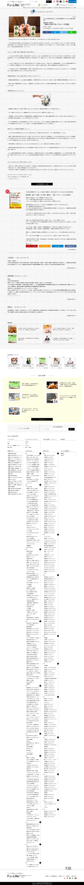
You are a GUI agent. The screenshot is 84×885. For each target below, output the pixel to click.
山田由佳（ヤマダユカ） (49, 791)
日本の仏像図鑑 (30, 739)
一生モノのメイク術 (30, 543)
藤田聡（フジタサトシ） (49, 722)
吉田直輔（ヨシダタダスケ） (49, 779)
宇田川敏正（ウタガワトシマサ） (50, 501)
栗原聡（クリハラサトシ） (49, 538)
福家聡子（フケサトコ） (49, 700)
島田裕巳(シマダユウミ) (48, 617)
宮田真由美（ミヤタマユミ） (49, 765)
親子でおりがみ (30, 547)
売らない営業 (29, 486)
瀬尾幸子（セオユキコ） (49, 602)
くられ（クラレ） (47, 536)
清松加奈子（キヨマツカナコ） (50, 560)
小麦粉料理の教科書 (30, 601)
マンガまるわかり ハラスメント (33, 814)
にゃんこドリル (30, 752)
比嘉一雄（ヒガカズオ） (49, 730)
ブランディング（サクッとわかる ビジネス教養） (34, 772)
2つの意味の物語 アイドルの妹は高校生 (34, 774)
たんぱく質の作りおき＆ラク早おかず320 (34, 720)
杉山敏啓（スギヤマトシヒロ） (50, 610)
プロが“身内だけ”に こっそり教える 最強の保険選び (34, 678)
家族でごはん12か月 (30, 604)
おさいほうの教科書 (30, 516)
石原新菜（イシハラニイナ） (49, 523)
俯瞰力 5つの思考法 (31, 757)
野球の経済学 (29, 827)
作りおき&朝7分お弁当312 (32, 702)
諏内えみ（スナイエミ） (49, 582)
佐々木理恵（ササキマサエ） (49, 599)
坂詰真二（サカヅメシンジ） (49, 626)
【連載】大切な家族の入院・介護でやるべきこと (15, 494)
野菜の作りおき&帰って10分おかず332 (34, 831)
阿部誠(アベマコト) (48, 497)
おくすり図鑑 (29, 531)
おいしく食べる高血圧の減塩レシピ (33, 505)
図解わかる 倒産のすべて (32, 706)
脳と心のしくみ (30, 748)
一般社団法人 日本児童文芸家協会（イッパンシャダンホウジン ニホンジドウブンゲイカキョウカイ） (51, 678)
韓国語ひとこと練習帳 (31, 588)
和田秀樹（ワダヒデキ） (49, 813)
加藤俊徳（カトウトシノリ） (49, 558)
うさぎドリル (29, 525)
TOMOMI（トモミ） (48, 661)
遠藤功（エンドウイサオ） (49, 488)
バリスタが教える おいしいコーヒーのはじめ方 (34, 803)
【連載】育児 (10, 473)
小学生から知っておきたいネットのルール (34, 650)
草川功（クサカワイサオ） (49, 564)
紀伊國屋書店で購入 (70, 246)
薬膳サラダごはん (30, 833)
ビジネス (27, 445)
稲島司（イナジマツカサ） (49, 527)
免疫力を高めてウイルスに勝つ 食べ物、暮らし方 (34, 479)
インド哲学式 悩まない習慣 (32, 503)
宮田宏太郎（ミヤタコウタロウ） (50, 744)
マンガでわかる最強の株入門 (32, 481)
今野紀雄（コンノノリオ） (49, 554)
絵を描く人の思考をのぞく (32, 497)
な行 (26, 733)
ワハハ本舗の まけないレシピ (32, 866)
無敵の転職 (29, 477)
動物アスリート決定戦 (31, 715)
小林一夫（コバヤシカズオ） (49, 566)
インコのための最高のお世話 (32, 508)
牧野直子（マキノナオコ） (49, 770)
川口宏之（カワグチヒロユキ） (50, 542)
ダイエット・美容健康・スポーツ (14, 445)
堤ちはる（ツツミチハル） (49, 656)
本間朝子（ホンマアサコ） (49, 733)
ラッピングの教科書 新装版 (32, 857)
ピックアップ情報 (72, 1)
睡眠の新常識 (29, 626)
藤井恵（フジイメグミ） (49, 732)
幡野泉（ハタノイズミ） (49, 706)
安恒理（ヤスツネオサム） (49, 798)
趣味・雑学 (10, 447)
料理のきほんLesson (31, 861)
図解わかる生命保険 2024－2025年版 (34, 641)
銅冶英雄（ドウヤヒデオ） (49, 643)
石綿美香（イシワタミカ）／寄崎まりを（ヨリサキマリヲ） (51, 466)
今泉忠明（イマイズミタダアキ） (50, 507)
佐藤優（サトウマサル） (49, 604)
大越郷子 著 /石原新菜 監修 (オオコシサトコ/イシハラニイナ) (51, 494)
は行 (26, 755)
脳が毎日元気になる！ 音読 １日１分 (34, 743)
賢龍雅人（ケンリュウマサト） (50, 543)
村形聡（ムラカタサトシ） (49, 743)
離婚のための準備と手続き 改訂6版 (34, 850)
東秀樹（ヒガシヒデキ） (49, 698)
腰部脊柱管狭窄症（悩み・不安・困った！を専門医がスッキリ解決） (34, 824)
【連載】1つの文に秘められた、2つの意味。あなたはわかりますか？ (15, 457)
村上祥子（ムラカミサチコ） (49, 741)
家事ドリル (29, 615)
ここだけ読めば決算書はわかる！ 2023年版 (34, 575)
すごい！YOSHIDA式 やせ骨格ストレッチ (34, 637)
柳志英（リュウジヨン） (49, 802)
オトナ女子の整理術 (30, 538)
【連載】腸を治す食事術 (12, 475)
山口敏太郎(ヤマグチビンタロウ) (50, 789)
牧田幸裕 (46, 746)
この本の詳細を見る (71, 249)
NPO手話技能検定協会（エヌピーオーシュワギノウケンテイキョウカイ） (51, 477)
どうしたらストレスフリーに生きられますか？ (34, 713)
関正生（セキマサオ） (48, 625)
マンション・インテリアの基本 (33, 468)
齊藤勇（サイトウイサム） (49, 586)
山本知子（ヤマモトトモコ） (49, 787)
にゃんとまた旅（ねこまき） (49, 695)
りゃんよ (46, 807)
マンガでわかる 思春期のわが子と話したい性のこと (34, 462)
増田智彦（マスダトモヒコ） (49, 750)
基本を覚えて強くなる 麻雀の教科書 (33, 459)
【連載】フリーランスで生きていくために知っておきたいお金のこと (15, 459)
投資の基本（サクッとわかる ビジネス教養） (34, 687)
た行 (26, 685)
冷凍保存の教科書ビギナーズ (32, 859)
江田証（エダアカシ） (48, 514)
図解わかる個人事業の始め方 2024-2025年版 (34, 658)
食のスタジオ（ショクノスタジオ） (51, 632)
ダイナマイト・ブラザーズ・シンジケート (51, 645)
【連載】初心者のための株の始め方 (14, 488)
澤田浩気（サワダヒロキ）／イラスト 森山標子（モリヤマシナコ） (51, 584)
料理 (8, 443)
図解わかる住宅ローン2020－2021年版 (34, 669)
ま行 (26, 453)
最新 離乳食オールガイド (32, 855)
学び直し (27, 441)
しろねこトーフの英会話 (31, 647)
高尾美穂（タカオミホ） (49, 649)
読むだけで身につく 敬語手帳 (32, 840)
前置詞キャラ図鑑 (30, 680)
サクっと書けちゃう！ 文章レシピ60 (34, 671)
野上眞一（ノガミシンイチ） (49, 682)
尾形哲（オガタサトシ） (49, 479)
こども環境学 (29, 586)
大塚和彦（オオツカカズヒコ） (50, 516)
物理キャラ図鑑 (30, 811)
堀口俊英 (46, 720)
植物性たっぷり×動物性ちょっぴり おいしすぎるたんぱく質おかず (34, 652)
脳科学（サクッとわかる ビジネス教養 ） (34, 737)
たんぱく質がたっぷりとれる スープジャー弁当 (34, 709)
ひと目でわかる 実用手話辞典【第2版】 (34, 794)
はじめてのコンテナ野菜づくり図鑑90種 (34, 787)
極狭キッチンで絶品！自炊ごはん (33, 560)
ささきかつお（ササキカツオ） (50, 590)
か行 (26, 549)
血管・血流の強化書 (30, 567)
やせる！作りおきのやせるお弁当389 (34, 728)
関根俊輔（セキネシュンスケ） (50, 597)
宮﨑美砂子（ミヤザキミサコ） (50, 752)
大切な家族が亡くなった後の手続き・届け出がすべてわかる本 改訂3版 (59, 28)
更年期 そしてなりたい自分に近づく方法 (34, 566)
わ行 (26, 862)
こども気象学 (29, 580)
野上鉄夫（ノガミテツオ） (49, 674)
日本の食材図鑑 (30, 746)
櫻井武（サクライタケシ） (49, 580)
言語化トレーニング (30, 556)
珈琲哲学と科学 (30, 558)
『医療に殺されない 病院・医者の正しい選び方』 (34, 510)
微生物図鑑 (29, 813)
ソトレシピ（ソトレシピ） (49, 593)
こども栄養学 (29, 553)
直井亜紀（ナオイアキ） (49, 680)
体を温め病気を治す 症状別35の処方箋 (34, 617)
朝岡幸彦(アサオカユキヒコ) (49, 490)
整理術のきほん (30, 661)
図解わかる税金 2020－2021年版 (33, 673)
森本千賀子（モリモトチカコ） (50, 768)
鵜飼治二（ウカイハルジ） (49, 475)
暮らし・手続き (48, 26)
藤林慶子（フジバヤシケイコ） (50, 735)
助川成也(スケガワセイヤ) (49, 615)
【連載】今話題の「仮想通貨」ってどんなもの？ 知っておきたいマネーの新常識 (15, 468)
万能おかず (29, 768)
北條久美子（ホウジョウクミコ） (50, 709)
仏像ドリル (29, 807)
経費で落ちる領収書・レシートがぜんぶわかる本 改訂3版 (34, 573)
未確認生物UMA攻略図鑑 (31, 837)
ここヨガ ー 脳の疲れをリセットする (34, 599)
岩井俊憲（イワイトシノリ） (49, 473)
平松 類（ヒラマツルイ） (49, 704)
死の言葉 (28, 636)
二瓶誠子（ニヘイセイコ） (49, 693)
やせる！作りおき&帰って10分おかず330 (34, 829)
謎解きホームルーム (30, 744)
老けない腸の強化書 (30, 791)
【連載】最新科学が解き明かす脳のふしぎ (15, 472)
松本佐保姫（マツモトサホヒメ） (50, 767)
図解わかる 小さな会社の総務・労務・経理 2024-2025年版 (34, 667)
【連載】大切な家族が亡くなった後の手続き (15, 464)
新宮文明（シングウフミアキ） (50, 634)
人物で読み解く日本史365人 (32, 654)
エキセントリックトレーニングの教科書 (34, 542)
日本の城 (28, 741)
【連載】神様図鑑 (11, 486)
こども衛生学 (29, 584)
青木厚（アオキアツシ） (49, 470)
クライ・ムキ (46, 553)
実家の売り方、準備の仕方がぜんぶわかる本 (34, 623)
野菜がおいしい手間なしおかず (33, 826)
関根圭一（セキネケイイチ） (49, 601)
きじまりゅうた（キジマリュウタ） (51, 540)
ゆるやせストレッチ (30, 842)
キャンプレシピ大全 (30, 571)
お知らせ (62, 455)
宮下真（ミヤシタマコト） (49, 748)
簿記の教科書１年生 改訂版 (32, 809)
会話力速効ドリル (30, 606)
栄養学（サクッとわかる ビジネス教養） (34, 507)
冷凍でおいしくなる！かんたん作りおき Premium (34, 848)
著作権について (62, 876)
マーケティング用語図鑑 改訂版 (33, 464)
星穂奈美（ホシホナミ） (49, 708)
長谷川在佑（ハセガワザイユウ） (50, 711)
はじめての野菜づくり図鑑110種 (33, 818)
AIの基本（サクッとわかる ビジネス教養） (34, 495)
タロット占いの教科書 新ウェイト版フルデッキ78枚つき (34, 693)
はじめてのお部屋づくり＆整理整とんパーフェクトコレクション (34, 759)
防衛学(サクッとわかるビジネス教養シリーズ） (34, 776)
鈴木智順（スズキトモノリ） (49, 619)
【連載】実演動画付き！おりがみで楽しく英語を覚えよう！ (15, 470)
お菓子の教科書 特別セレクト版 (33, 540)
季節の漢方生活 (30, 551)
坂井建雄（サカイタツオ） (49, 577)
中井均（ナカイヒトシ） (49, 676)
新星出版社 (22, 5)
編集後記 (62, 453)
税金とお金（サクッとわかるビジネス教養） (34, 632)
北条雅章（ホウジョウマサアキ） (50, 726)
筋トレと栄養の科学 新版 (32, 591)
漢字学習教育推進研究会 (49, 545)
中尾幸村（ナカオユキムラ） (49, 687)
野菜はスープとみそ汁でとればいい (33, 838)
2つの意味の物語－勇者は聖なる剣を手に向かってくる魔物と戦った (34, 779)
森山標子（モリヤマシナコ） (49, 763)
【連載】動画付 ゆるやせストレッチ (15, 483)
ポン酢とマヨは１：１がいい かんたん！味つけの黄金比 (34, 800)
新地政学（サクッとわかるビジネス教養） (34, 634)
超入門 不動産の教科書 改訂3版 (33, 700)
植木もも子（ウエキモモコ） (49, 492)
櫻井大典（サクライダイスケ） (50, 608)
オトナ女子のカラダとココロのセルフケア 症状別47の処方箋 (34, 532)
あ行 (26, 484)
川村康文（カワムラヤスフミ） (50, 562)
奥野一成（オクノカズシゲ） (49, 455)
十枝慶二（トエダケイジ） (49, 639)
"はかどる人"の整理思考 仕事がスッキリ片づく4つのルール (34, 789)
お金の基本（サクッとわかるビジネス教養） (34, 521)
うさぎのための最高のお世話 (32, 501)
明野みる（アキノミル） (49, 518)
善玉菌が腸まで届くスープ (32, 639)
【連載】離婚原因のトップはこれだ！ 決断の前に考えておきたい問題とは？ (15, 460)
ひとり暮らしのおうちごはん (32, 765)
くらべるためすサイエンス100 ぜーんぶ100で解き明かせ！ (34, 569)
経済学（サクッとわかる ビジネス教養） (34, 619)
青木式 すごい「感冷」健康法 (32, 512)
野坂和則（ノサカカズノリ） (49, 691)
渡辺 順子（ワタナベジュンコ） (50, 811)
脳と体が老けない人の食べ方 (32, 735)
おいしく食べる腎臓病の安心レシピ (33, 499)
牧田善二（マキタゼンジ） (49, 757)
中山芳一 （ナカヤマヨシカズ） (50, 667)
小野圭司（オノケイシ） (49, 460)
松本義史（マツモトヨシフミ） (50, 739)
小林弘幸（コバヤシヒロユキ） (50, 547)
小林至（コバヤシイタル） (49, 549)
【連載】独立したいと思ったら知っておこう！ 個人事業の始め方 (15, 466)
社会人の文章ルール (30, 682)
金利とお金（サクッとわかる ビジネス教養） (34, 554)
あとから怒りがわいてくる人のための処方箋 (34, 518)
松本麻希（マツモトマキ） (49, 772)
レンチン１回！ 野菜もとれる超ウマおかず (34, 853)
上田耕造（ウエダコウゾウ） (49, 486)
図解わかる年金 (30, 674)
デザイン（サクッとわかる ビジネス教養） (34, 691)
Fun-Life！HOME (27, 7)
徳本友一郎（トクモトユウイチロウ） (51, 650)
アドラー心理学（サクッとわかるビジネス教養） (34, 514)
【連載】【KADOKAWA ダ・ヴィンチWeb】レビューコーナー (15, 455)
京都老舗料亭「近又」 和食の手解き (33, 577)
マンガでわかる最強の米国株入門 (33, 470)
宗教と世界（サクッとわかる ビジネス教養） (34, 660)
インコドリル (29, 534)
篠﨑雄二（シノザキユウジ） (49, 621)
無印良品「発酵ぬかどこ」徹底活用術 (34, 472)
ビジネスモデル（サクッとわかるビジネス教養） (34, 785)
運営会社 (68, 876)
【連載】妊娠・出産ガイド (13, 492)
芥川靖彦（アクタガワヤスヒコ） (50, 508)
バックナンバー (42, 419)
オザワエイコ (46, 484)
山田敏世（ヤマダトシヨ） (49, 794)
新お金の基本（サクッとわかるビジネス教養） (34, 628)
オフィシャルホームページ (14, 295)
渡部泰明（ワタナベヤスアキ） (50, 814)
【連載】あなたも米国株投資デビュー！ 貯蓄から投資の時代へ (15, 462)
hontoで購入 (57, 246)
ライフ (9, 441)
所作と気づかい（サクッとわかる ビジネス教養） (34, 630)
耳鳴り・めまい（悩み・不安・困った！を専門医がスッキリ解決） (34, 457)
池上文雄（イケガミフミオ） (49, 519)
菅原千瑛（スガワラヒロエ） (49, 588)
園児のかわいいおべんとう (32, 523)
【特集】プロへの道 (11, 479)
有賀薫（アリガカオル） (49, 462)
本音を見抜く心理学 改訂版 (32, 770)
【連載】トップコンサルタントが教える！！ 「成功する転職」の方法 (15, 477)
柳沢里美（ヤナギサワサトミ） (50, 785)
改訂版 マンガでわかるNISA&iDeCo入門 (34, 475)
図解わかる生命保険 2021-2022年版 (33, 663)
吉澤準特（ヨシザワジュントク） (50, 783)
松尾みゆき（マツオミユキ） (49, 755)
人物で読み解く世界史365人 (32, 645)
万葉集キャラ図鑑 (30, 473)
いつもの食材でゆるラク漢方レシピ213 (34, 519)
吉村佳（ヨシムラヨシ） (49, 796)
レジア (45, 805)
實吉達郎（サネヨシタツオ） (49, 612)
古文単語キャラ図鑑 (30, 610)
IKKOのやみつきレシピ (31, 527)
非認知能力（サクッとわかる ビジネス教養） (34, 767)
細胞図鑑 (28, 684)
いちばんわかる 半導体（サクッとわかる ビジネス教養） (34, 490)
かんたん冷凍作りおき (31, 590)
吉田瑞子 (46, 792)
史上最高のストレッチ (31, 643)
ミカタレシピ (29, 483)
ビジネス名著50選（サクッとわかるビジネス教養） (34, 761)
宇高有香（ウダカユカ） (49, 457)
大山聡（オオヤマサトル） (49, 459)
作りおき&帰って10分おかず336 (33, 730)
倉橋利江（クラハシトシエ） (49, 571)
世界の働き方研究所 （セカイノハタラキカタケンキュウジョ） (51, 578)
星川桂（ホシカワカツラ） (49, 728)
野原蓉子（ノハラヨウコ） (49, 689)
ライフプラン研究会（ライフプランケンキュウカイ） (51, 803)
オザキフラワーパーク (48, 468)
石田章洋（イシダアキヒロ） (49, 512)
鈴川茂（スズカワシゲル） (49, 630)
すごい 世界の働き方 (30, 625)
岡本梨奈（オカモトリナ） (49, 525)
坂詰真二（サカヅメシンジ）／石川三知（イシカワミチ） (51, 614)
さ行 (26, 621)
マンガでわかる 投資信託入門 (33, 724)
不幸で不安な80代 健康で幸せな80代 (34, 792)
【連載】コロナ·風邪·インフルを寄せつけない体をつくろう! (15, 481)
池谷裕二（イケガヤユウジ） (49, 510)
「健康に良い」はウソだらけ (32, 612)
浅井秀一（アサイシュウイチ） (50, 499)
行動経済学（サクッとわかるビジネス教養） (34, 595)
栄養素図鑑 (29, 545)
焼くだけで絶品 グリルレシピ (33, 582)
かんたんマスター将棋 (31, 614)
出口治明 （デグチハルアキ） (50, 641)
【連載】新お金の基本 (12, 453)
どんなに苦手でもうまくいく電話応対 (34, 698)
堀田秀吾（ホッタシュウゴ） (49, 717)
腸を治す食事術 (30, 722)
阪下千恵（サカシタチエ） (49, 628)
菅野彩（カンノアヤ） (48, 556)
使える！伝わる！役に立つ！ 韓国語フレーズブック (34, 564)
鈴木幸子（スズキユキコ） (49, 595)
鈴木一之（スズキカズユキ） (49, 623)
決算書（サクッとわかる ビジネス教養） (34, 562)
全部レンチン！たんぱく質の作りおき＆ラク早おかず (34, 649)
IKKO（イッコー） (47, 503)
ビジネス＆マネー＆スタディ (34, 7)
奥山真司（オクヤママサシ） (49, 531)
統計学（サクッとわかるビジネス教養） (34, 708)
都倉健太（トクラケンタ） (49, 660)
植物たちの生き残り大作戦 (32, 656)
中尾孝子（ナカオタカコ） (49, 685)
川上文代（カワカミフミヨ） (49, 569)
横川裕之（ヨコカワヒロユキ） (50, 778)
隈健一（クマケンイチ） (49, 551)
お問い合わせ (73, 876)
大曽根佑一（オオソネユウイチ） (50, 483)
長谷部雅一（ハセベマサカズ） (50, 724)
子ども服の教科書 (30, 593)
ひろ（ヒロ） (46, 702)
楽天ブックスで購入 (32, 246)
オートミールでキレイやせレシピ (33, 717)
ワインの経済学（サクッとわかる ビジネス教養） (34, 864)
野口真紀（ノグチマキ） (49, 684)
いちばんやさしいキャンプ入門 (33, 529)
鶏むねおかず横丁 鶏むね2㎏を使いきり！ (34, 689)
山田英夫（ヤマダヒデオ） (49, 781)
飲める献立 (29, 750)
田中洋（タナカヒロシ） (49, 647)
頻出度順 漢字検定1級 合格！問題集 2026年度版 (34, 781)
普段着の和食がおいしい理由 (32, 802)
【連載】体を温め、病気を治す (14, 490)
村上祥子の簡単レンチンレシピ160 (33, 455)
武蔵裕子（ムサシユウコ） (49, 754)
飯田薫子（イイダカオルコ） (49, 464)
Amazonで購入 (45, 246)
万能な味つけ (29, 763)
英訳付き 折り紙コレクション (32, 536)
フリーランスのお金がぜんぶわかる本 (34, 796)
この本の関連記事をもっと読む (42, 184)
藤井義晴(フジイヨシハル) (49, 715)
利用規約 (47, 876)
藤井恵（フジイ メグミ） (49, 713)
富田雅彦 (46, 637)
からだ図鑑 (29, 608)
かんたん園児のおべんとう (32, 597)
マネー (26, 443)
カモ (45, 573)
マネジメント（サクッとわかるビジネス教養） (34, 460)
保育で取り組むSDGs (31, 798)
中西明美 (46, 665)
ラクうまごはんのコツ (31, 851)
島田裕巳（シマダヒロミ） (49, 606)
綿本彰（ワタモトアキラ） (49, 816)
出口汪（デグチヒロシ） (49, 658)
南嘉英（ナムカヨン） (48, 671)
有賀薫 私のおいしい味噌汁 (32, 488)
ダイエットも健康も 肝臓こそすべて (33, 578)
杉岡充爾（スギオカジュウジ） (50, 591)
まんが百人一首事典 (30, 805)
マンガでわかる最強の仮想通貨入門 (33, 466)
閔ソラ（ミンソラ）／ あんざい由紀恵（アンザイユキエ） (51, 759)
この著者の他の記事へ (70, 299)
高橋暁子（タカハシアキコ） (49, 652)
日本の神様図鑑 (30, 754)
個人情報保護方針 (53, 876)
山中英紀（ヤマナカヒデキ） (49, 776)
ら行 (26, 844)
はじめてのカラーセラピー (32, 816)
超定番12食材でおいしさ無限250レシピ (34, 695)
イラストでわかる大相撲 (31, 494)
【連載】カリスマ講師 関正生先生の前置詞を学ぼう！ (15, 484)
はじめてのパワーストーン (32, 820)
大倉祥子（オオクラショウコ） (50, 521)
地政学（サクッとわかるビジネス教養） (34, 726)
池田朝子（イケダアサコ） (49, 529)
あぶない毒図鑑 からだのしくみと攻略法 (34, 492)
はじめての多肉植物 (30, 783)
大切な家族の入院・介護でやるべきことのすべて (34, 732)
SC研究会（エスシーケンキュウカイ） (51, 495)
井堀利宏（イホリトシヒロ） (49, 472)
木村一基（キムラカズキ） (49, 567)
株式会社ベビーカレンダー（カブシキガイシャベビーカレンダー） (51, 719)
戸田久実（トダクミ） (48, 654)
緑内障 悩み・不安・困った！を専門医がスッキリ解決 (34, 846)
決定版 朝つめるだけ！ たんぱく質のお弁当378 (34, 696)
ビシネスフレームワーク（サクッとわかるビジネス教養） (34, 778)
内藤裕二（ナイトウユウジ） (49, 673)
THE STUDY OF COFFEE (31, 665)
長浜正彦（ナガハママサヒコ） (50, 669)
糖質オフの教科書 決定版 (32, 711)
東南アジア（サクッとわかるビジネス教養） (34, 719)
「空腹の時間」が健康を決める (33, 602)
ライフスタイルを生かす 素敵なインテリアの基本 (34, 676)
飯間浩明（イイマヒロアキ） (49, 505)
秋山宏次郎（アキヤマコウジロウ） (51, 481)
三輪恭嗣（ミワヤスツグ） (49, 761)
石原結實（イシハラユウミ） (49, 532)
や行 (26, 822)
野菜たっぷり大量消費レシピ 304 (33, 835)
